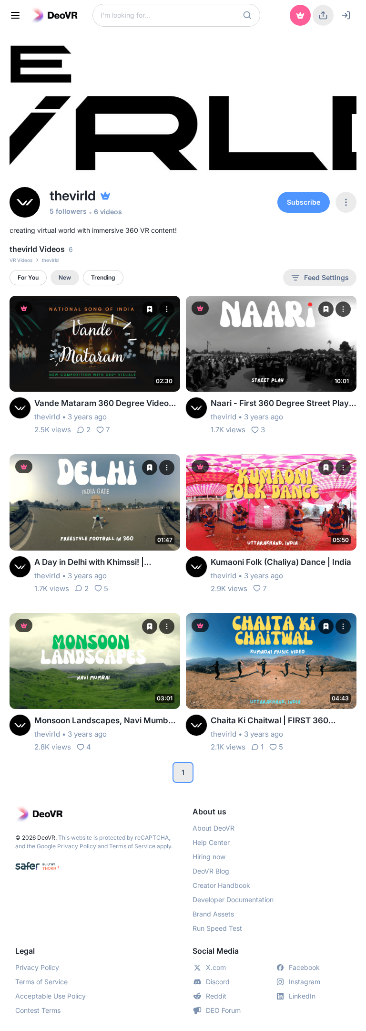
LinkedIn (302, 996)
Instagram (304, 982)
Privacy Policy (76, 846)
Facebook (304, 967)
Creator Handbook (221, 885)
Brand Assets (213, 914)
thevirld (47, 416)
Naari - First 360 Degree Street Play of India (280, 403)
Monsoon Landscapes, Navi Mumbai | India (107, 721)
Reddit (216, 996)
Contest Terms (38, 1010)
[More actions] (166, 309)
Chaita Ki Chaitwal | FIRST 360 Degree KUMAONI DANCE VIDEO (274, 721)
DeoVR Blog (211, 871)
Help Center (211, 842)
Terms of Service (132, 846)
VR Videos (21, 260)
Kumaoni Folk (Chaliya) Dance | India (281, 562)
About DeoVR (213, 828)
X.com (216, 967)
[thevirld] (20, 407)
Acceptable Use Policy (50, 996)
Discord (218, 982)
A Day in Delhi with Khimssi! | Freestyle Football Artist (89, 562)
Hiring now (209, 857)
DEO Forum (223, 1010)
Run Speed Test (217, 928)
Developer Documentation (233, 900)
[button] (247, 15)
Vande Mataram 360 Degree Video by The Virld (101, 403)
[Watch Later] (149, 309)
